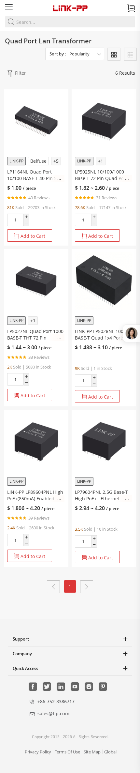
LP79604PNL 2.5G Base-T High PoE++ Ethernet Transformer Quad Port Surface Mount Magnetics (103, 495)
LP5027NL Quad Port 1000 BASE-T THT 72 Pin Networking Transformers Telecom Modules (35, 334)
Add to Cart (32, 236)
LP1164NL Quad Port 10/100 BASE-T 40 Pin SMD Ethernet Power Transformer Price (35, 175)
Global (110, 752)
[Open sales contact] (131, 333)
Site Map (92, 752)
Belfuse (38, 161)
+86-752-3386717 (56, 701)
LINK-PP (16, 161)
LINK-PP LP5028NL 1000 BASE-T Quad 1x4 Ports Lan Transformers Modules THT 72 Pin (100, 334)
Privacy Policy (38, 752)
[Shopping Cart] (131, 8)
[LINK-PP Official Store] (70, 8)
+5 (56, 161)
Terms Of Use (67, 752)
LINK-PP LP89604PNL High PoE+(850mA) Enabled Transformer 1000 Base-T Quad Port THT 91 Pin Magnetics (35, 495)
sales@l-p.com (53, 713)
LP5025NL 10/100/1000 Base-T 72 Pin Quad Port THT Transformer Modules (103, 175)
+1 (100, 161)
